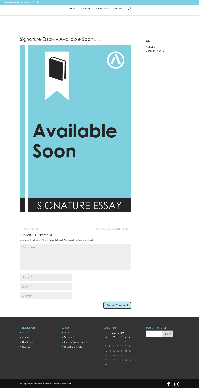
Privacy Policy (71, 337)
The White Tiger (29, 228)
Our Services (102, 8)
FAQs (66, 332)
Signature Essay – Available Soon (112, 228)
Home (72, 8)
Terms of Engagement (75, 341)
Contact (118, 8)
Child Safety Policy (74, 346)
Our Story (85, 8)
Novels (97, 39)
